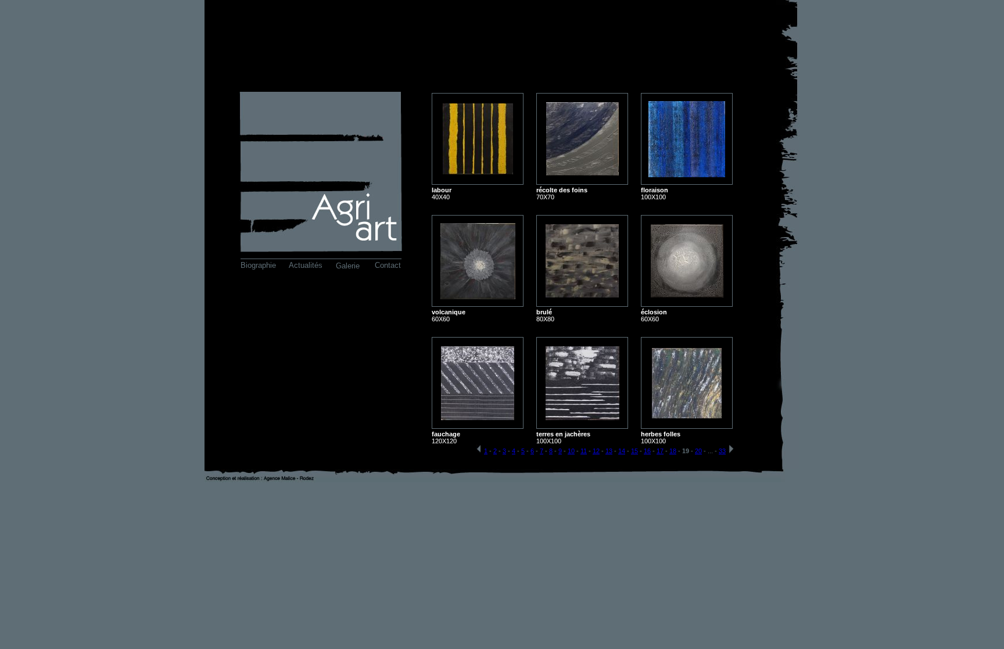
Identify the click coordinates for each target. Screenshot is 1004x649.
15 (634, 450)
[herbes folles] (687, 415)
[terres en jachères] (582, 417)
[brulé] (582, 294)
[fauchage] (477, 417)
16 (647, 450)
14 (621, 450)
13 (608, 450)
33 (722, 450)
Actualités (305, 265)
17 (660, 450)
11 (583, 450)
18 (672, 450)
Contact (388, 265)
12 (596, 450)
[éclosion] (687, 294)
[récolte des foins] (582, 172)
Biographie (258, 265)
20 (698, 450)
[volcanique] (477, 296)
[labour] (478, 171)
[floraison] (686, 174)
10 (571, 450)
